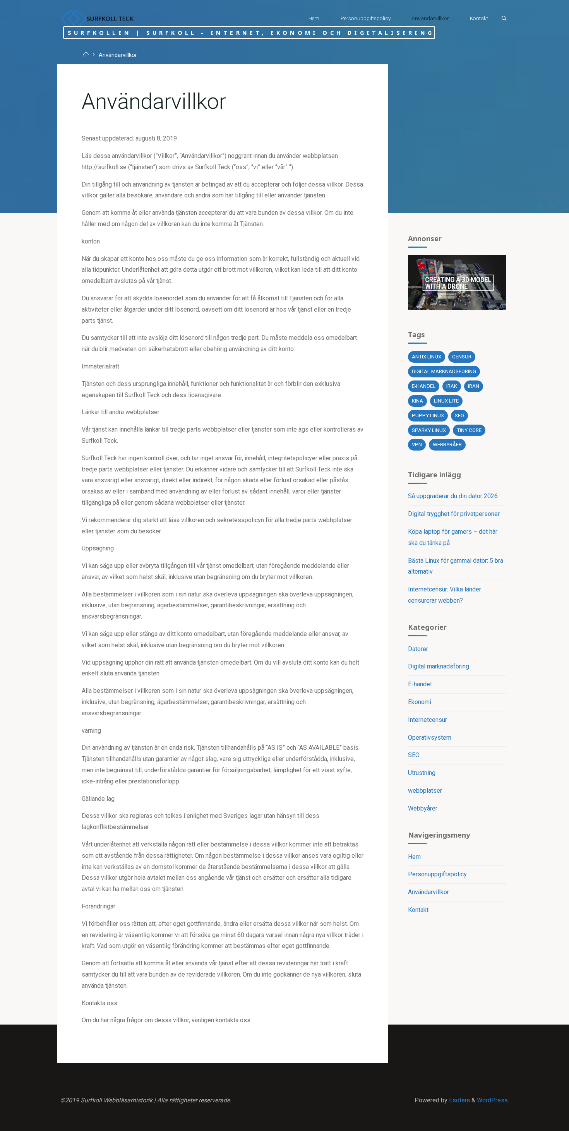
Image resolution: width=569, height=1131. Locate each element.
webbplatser (425, 790)
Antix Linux (426, 357)
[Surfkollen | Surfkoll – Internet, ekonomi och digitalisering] (97, 18)
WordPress (492, 1100)
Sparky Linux (429, 430)
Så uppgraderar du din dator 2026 (453, 496)
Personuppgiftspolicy (437, 874)
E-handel (423, 386)
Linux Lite (446, 401)
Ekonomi (419, 702)
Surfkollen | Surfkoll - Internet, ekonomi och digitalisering (251, 32)
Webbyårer (422, 808)
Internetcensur (427, 719)
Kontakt (418, 909)
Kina (417, 401)
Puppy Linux (428, 415)
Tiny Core (469, 430)
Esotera (458, 1100)
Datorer (418, 649)
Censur (461, 357)
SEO (459, 415)
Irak (451, 386)
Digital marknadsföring (444, 371)
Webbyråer (447, 444)
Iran (473, 386)
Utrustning (421, 772)
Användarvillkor (428, 892)
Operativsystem (429, 737)
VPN (417, 444)
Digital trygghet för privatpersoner (454, 514)
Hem (414, 856)
